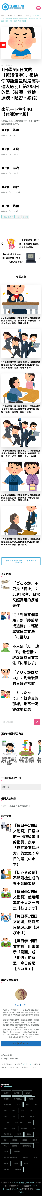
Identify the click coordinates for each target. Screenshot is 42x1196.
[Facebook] (21, 1043)
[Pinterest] (18, 1043)
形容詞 (19, 1134)
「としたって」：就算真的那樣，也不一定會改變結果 (25, 701)
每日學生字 (8, 217)
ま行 (31, 1111)
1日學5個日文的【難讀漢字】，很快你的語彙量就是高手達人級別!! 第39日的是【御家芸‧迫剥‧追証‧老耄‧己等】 (20, 365)
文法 (5, 1146)
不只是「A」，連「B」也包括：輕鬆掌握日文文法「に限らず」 (25, 654)
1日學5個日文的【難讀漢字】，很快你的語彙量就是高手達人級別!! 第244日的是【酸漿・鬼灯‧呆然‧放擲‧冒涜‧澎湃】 (20, 453)
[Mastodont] (27, 1043)
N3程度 (27, 1093)
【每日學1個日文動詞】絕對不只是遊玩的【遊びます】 (26, 924)
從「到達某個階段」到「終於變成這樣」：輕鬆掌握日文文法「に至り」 (25, 626)
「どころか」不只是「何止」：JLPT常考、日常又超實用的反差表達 (26, 594)
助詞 (5, 1128)
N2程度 (16, 1093)
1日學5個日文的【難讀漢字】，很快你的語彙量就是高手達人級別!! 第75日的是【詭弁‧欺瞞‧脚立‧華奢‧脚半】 (20, 497)
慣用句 (29, 1134)
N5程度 (30, 1099)
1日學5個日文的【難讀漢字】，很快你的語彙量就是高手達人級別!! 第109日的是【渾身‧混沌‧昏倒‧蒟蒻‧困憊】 (20, 320)
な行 (13, 1111)
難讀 (26, 217)
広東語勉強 (7, 1134)
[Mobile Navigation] (38, 8)
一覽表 (32, 1116)
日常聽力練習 (26, 1146)
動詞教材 (24, 1128)
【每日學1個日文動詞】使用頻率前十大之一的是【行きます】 (26, 900)
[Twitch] (24, 1043)
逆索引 (26, 1163)
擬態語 (14, 1140)
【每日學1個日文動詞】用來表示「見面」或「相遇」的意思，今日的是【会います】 (26, 954)
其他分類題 (19, 1122)
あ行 (18, 1105)
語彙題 (6, 1163)
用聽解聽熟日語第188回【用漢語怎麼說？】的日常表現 (26, 760)
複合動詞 (25, 1158)
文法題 (14, 1146)
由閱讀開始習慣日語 (10, 1158)
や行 (5, 1116)
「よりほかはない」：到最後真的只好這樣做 (25, 677)
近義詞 (16, 1163)
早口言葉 (17, 1152)
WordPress (16, 1188)
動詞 (13, 1128)
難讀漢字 (9, 65)
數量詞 (35, 1140)
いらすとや (26, 1064)
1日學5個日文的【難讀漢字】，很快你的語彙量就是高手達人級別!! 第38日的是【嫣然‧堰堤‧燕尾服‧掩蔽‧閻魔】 (20, 409)
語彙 (35, 1158)
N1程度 (6, 1093)
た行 (5, 1111)
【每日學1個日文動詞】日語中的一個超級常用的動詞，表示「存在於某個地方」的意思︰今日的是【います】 (26, 844)
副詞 (29, 1122)
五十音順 (7, 1122)
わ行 (22, 1116)
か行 (27, 1105)
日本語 (6, 1152)
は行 (22, 1111)
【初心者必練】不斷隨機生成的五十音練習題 (26, 877)
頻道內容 (18, 1169)
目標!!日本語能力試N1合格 (23, 1182)
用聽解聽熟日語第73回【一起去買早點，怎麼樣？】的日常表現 (9, 761)
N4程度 (6, 1099)
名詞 (34, 1128)
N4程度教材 (18, 1099)
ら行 (2, 65)
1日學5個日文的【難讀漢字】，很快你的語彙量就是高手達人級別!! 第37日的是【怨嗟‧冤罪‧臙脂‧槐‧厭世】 (20, 542)
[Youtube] (14, 1043)
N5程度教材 (8, 1105)
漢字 (19, 217)
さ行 (36, 1105)
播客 (5, 1140)
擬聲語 (24, 1140)
